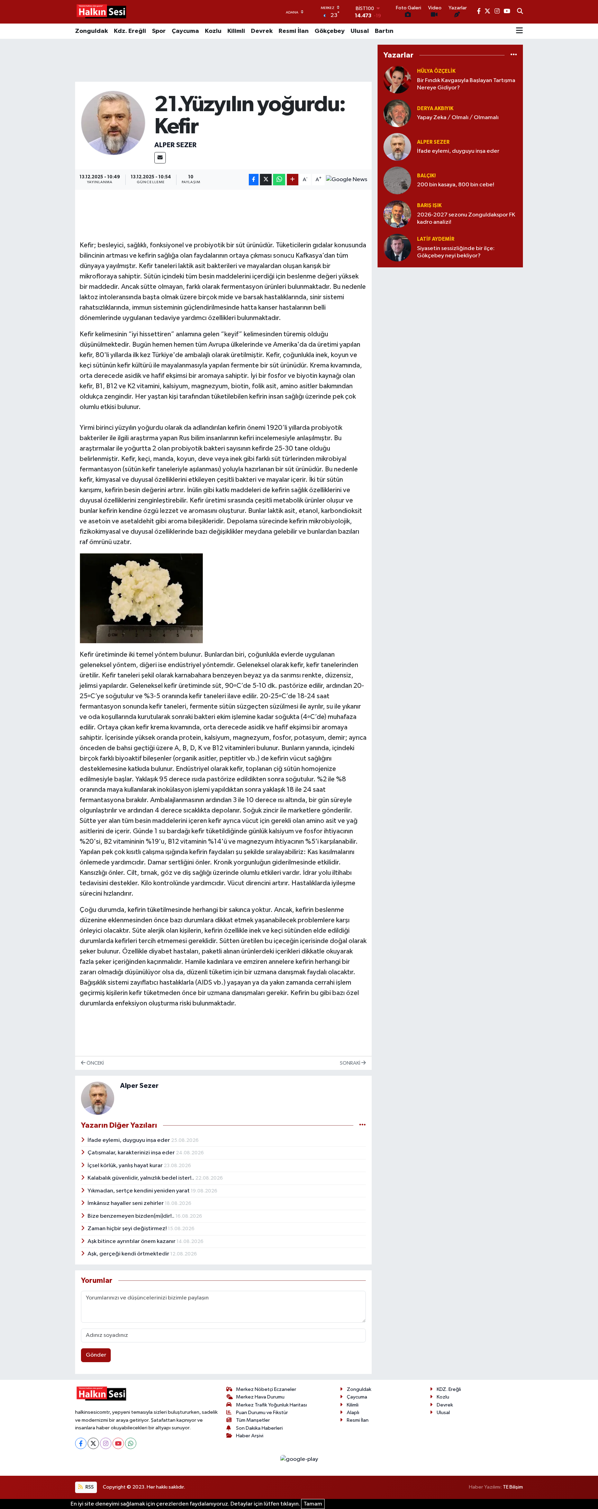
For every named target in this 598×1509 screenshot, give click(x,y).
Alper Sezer (175, 145)
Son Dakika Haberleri (259, 1428)
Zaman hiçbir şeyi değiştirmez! (128, 1229)
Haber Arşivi (249, 1435)
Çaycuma (185, 31)
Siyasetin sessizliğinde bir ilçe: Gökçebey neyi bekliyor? (456, 252)
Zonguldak (91, 31)
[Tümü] (513, 55)
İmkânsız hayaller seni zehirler (126, 1203)
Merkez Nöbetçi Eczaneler (266, 1389)
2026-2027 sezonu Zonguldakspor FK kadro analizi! (466, 218)
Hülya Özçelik (436, 71)
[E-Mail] (160, 157)
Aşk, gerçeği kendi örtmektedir (129, 1254)
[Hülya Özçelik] (397, 79)
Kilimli (236, 31)
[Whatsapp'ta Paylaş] (279, 179)
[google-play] (299, 1459)
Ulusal (360, 31)
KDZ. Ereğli (449, 1389)
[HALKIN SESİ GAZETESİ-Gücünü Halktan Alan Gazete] (101, 11)
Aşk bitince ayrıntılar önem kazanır (132, 1241)
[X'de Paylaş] (266, 179)
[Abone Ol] (346, 179)
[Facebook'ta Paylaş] (254, 179)
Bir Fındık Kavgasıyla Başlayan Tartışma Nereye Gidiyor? (466, 84)
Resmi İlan (294, 31)
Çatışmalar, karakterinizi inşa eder (132, 1153)
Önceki (94, 1063)
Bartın (384, 31)
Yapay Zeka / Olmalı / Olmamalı (458, 118)
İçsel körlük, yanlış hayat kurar (126, 1166)
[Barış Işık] (397, 214)
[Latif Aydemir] (397, 247)
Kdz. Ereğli (130, 31)
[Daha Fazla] (292, 179)
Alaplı (353, 1412)
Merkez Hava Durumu (260, 1397)
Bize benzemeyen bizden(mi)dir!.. (131, 1216)
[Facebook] (81, 1443)
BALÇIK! (426, 175)
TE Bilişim (513, 1487)
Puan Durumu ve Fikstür (262, 1412)
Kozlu (213, 31)
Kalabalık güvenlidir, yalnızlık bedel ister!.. (141, 1178)
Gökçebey (330, 31)
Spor (159, 31)
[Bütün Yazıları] (362, 1125)
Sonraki (350, 1063)
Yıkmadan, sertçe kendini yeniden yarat (139, 1191)
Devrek (262, 31)
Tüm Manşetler (253, 1420)
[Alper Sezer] (113, 123)
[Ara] (520, 11)
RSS (89, 1487)
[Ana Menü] (519, 31)
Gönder (96, 1355)
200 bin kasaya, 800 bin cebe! (455, 185)
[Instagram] (105, 1443)
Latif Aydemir (435, 239)
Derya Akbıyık (435, 108)
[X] (93, 1443)
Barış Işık (429, 205)
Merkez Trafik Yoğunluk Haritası (271, 1405)
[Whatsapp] (130, 1443)
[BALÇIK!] (397, 180)
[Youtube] (118, 1443)
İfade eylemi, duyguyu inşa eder (129, 1140)
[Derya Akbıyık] (397, 113)
